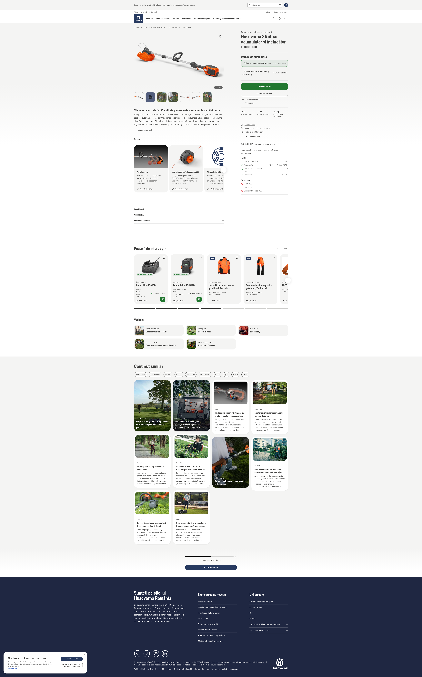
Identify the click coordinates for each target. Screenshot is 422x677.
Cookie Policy (12, 668)
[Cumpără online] (162, 299)
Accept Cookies (72, 659)
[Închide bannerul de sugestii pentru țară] (418, 4)
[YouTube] (156, 653)
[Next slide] (288, 280)
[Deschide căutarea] (273, 18)
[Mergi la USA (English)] (286, 5)
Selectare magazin (280, 12)
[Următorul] (223, 170)
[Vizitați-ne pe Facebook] (137, 653)
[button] (149, 18)
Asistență (269, 12)
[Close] (84, 655)
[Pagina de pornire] (138, 18)
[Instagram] (146, 653)
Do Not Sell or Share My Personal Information (71, 665)
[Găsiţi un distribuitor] (279, 18)
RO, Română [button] (153, 12)
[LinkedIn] (165, 653)
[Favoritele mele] (285, 18)
